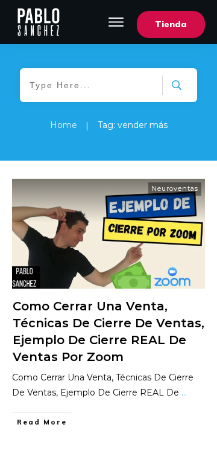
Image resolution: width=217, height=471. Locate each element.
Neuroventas (174, 188)
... (184, 392)
